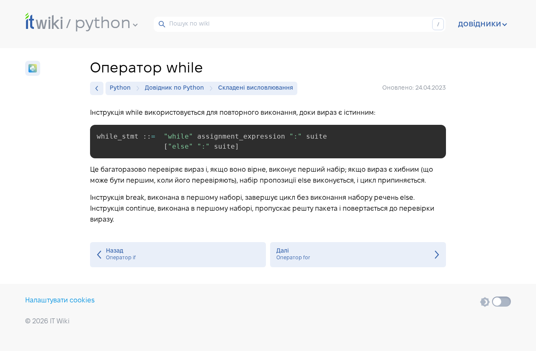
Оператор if (178, 254)
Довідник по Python (174, 88)
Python (120, 88)
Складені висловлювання (255, 88)
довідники (479, 24)
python (103, 23)
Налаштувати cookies (60, 300)
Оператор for (358, 254)
